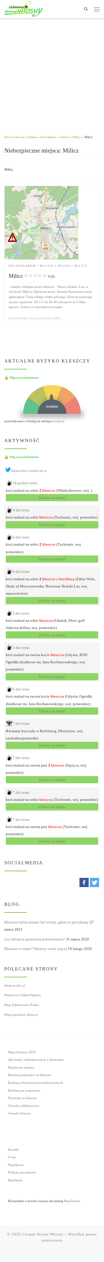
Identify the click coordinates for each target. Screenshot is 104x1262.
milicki (64, 137)
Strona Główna (14, 137)
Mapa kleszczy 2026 (22, 1052)
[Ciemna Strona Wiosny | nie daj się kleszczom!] (23, 9)
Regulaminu (72, 1201)
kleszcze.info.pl (14, 985)
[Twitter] (94, 882)
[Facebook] (84, 882)
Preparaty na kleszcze (22, 1098)
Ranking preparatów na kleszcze (29, 1075)
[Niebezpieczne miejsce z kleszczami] (41, 222)
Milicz (77, 137)
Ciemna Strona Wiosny (43, 1234)
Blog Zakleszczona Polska (21, 1004)
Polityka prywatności (22, 1172)
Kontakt (13, 1149)
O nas (12, 1157)
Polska (32, 137)
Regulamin (15, 1180)
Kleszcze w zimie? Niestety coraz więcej (35, 948)
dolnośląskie (48, 137)
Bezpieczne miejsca (21, 1067)
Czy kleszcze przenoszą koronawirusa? (34, 939)
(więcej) (59, 421)
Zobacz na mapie (52, 497)
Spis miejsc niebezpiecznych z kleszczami (36, 1059)
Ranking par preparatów (24, 1090)
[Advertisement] (52, 73)
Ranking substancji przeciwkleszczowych (35, 1082)
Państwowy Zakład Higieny (22, 995)
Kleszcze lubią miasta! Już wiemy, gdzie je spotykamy (46, 922)
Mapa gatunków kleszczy (21, 1014)
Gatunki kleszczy (19, 1113)
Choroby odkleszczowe (23, 1105)
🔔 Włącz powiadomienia (21, 377)
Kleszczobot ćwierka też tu (29, 470)
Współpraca (16, 1165)
